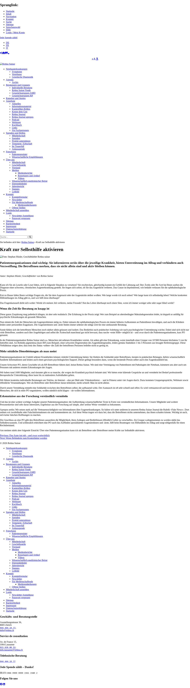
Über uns (10, 159)
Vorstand (16, 167)
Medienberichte (25, 173)
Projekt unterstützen (21, 141)
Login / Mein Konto (15, 32)
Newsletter (17, 199)
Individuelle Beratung (22, 87)
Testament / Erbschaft (22, 143)
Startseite (10, 11)
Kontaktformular (19, 197)
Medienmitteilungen (27, 205)
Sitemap (10, 24)
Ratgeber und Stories (16, 98)
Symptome (17, 71)
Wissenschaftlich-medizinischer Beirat (29, 181)
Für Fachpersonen (20, 130)
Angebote (10, 101)
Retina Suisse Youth (21, 90)
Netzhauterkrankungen (16, 69)
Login (9, 213)
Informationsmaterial (21, 106)
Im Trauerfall (18, 146)
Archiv (15, 82)
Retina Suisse (27, 242)
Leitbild (15, 191)
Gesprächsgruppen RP (22, 95)
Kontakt (10, 19)
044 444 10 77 (7, 628)
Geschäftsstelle (19, 165)
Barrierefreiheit (13, 223)
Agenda (9, 79)
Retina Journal (18, 114)
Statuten (15, 189)
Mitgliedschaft (18, 135)
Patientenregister (19, 154)
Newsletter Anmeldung (23, 215)
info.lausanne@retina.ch (11, 650)
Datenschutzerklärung (16, 229)
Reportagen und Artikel (29, 175)
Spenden (16, 138)
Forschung (11, 151)
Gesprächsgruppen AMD (23, 93)
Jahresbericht (18, 186)
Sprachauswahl (13, 27)
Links (14, 127)
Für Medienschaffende (22, 202)
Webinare (16, 122)
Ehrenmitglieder (19, 183)
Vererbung (17, 74)
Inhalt (8, 14)
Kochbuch (17, 125)
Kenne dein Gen (19, 111)
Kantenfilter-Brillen (21, 109)
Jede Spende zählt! (9, 37)
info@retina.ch (7, 630)
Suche (9, 22)
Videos (21, 178)
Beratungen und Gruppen (18, 85)
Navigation (11, 16)
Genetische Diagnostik (22, 77)
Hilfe (8, 30)
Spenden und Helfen (15, 133)
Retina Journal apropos (22, 117)
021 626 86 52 (7, 647)
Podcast (15, 119)
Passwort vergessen (21, 218)
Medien (15, 170)
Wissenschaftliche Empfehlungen (27, 157)
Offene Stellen (18, 207)
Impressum (11, 226)
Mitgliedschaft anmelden (17, 210)
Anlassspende (18, 149)
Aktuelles (16, 103)
